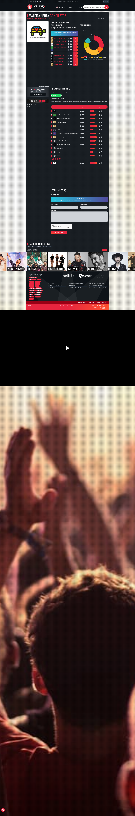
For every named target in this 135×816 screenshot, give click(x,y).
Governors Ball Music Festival (98, 287)
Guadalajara (39, 290)
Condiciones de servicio (98, 305)
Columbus (61, 7)
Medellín (32, 288)
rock (29, 246)
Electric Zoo (52, 287)
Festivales (70, 7)
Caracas (37, 284)
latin (50, 246)
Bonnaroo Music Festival (76, 283)
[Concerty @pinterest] (33, 1)
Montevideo (37, 294)
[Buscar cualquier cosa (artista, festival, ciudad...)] (106, 7)
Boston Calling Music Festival (97, 283)
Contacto (91, 302)
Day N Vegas (72, 285)
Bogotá (31, 281)
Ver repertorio (39, 94)
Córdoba (39, 292)
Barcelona (38, 288)
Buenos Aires (33, 277)
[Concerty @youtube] (40, 1)
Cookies (104, 308)
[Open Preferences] (3, 810)
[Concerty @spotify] (36, 1)
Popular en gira (82, 302)
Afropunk (51, 283)
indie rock (38, 246)
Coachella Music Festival (56, 285)
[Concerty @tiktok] (38, 1)
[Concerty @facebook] (29, 1)
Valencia (32, 290)
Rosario (32, 296)
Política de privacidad (99, 307)
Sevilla (31, 298)
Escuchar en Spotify (57, 95)
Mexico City (33, 279)
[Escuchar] (69, 38)
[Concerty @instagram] (31, 1)
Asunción (32, 292)
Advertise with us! (101, 302)
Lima (39, 279)
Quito (31, 294)
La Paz (37, 286)
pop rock (44, 246)
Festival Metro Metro (75, 287)
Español (106, 1)
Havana (31, 286)
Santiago (38, 281)
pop (33, 246)
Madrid (31, 284)
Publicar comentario (59, 232)
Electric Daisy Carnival (95, 285)
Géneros (78, 7)
